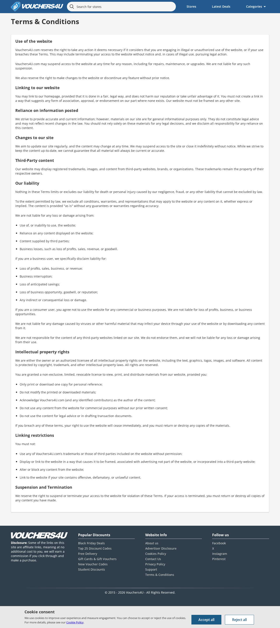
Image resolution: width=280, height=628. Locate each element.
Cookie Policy (75, 622)
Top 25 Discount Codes (95, 548)
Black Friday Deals (91, 543)
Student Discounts (91, 569)
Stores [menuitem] (191, 6)
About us (151, 543)
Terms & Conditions (159, 575)
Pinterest (219, 559)
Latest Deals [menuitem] (221, 6)
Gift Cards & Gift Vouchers (97, 559)
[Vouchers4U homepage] (37, 6)
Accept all (206, 619)
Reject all (239, 619)
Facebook (219, 543)
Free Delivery (87, 554)
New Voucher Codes (93, 564)
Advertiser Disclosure (161, 548)
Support (151, 569)
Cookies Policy (155, 554)
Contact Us (153, 559)
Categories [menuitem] (254, 6)
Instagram (219, 554)
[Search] (72, 7)
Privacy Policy (155, 564)
